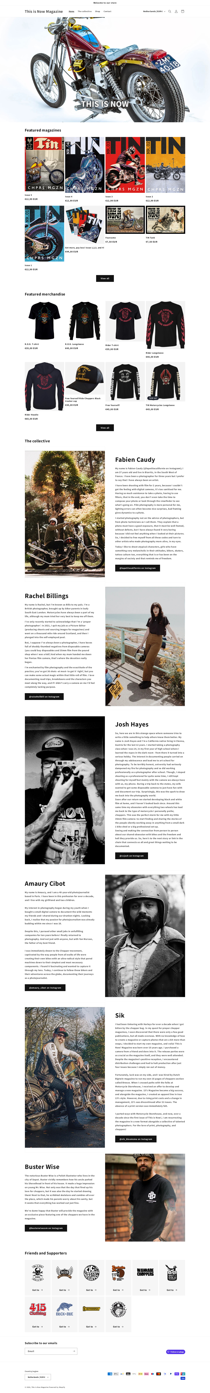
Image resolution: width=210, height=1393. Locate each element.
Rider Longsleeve (155, 353)
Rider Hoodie (31, 414)
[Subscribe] (74, 1351)
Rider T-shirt (112, 345)
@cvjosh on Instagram (132, 855)
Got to (35, 1290)
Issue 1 (28, 265)
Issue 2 (149, 196)
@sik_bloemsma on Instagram (136, 1139)
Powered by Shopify (57, 1387)
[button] (169, 11)
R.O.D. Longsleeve (74, 344)
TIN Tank (150, 237)
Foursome (110, 237)
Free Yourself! (112, 405)
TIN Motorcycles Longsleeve (160, 405)
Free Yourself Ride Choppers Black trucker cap (83, 399)
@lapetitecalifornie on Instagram (138, 568)
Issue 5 (28, 195)
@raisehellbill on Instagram (44, 696)
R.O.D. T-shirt (32, 344)
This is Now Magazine (40, 1387)
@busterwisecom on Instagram (46, 1228)
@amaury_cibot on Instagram (45, 987)
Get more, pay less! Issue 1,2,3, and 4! (84, 247)
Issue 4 (68, 196)
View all (105, 278)
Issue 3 (109, 196)
